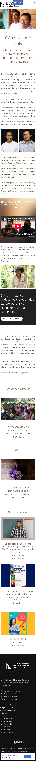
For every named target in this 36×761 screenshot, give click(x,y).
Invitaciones (19, 603)
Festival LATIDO (18, 639)
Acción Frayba (19, 555)
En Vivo (18, 450)
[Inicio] (10, 4)
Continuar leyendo (18, 558)
